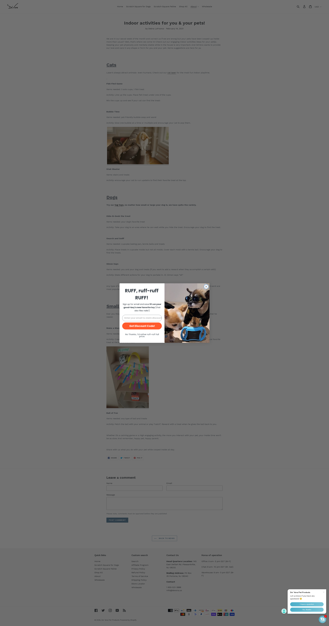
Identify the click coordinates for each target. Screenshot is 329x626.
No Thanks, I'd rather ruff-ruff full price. (142, 335)
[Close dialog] (206, 286)
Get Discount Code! (142, 326)
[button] (322, 619)
